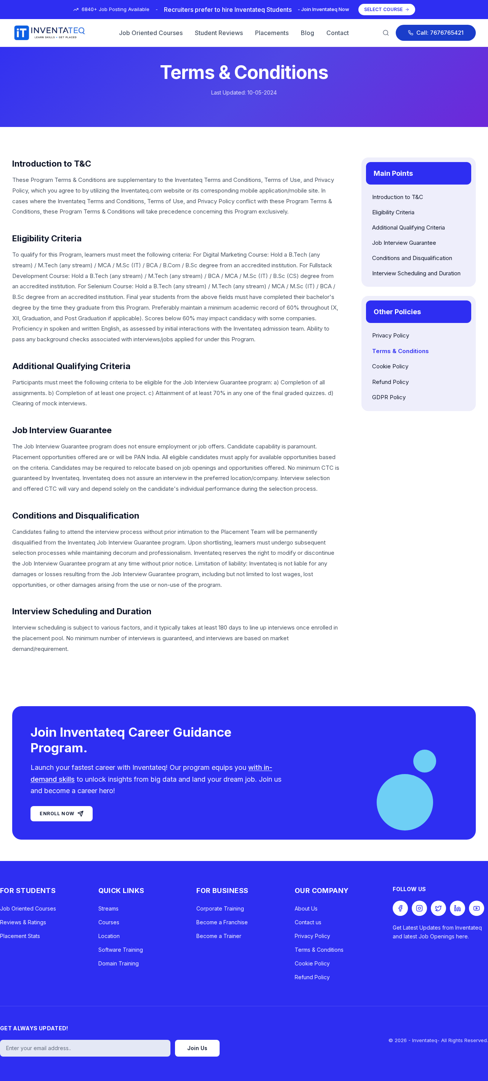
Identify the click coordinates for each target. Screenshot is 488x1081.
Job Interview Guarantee (404, 242)
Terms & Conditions (400, 351)
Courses (108, 922)
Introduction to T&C (397, 197)
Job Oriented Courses (151, 33)
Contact (337, 33)
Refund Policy (390, 381)
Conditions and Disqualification (412, 258)
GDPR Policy (389, 397)
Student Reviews (219, 33)
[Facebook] (400, 908)
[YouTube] (476, 908)
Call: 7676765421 (440, 32)
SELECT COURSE (383, 9)
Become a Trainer (218, 936)
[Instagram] (419, 908)
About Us (306, 908)
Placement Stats (20, 936)
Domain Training (118, 963)
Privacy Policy (390, 335)
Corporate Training (220, 908)
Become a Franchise (222, 922)
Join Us (197, 1048)
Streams (108, 908)
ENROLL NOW (57, 813)
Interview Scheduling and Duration (416, 273)
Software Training (120, 949)
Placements (272, 33)
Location (109, 936)
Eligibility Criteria (393, 212)
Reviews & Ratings (23, 922)
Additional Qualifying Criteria (408, 227)
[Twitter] (438, 908)
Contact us (308, 922)
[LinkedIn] (457, 908)
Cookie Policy (390, 366)
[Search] (386, 33)
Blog (307, 33)
